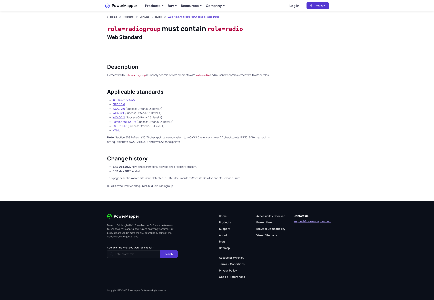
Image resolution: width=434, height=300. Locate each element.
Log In (294, 5)
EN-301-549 (120, 126)
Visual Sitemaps (266, 235)
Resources (190, 5)
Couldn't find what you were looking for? (130, 247)
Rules (158, 16)
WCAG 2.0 (119, 109)
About (223, 235)
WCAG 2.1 (118, 113)
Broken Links (264, 222)
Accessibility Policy (231, 257)
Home (113, 16)
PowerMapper (124, 5)
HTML (116, 130)
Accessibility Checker (270, 216)
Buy (171, 5)
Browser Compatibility (270, 229)
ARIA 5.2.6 (119, 104)
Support (224, 229)
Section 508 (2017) (124, 122)
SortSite (144, 16)
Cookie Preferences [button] (232, 277)
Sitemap (224, 248)
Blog (222, 241)
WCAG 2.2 (119, 117)
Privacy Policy (228, 270)
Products (153, 5)
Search (169, 254)
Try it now (319, 5)
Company (214, 5)
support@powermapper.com (312, 221)
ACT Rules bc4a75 (124, 100)
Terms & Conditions (232, 264)
